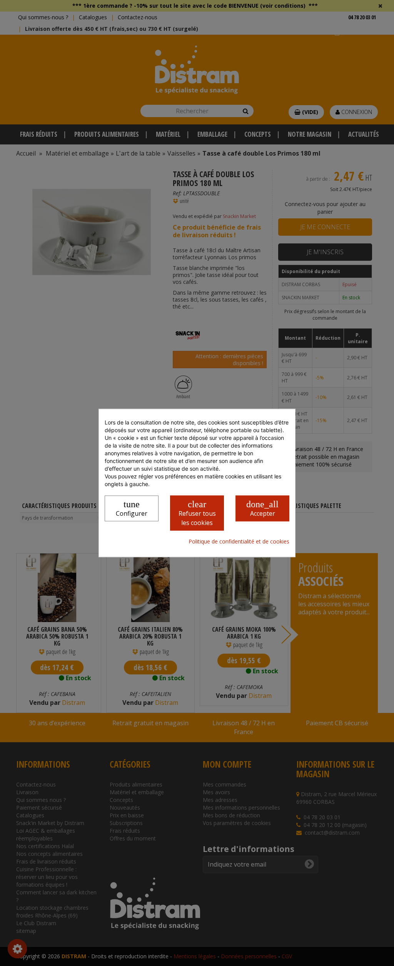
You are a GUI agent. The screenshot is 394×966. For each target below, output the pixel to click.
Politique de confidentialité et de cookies (239, 541)
